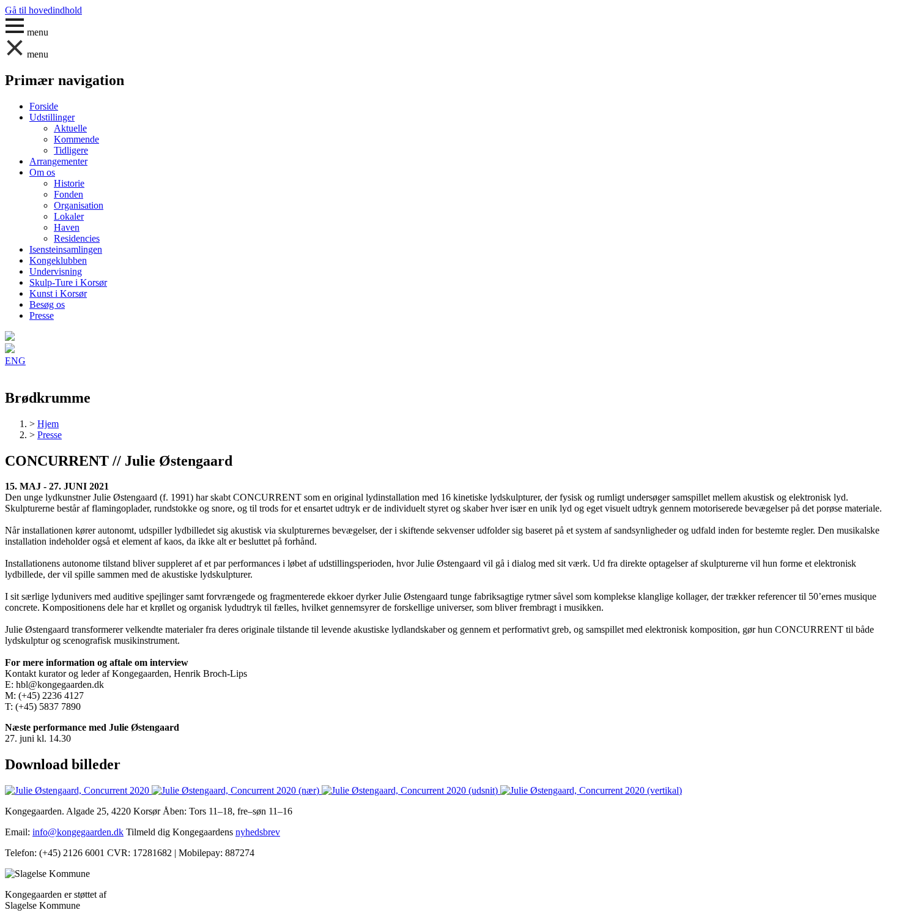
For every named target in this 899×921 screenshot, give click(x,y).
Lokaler (69, 216)
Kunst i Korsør (58, 293)
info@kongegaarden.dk (78, 832)
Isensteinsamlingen (65, 249)
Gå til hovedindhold (43, 10)
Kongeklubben (58, 260)
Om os (42, 172)
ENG (15, 361)
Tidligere (71, 150)
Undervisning (55, 271)
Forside (43, 106)
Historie (69, 183)
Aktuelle (70, 128)
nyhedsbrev (257, 832)
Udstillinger (52, 117)
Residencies (77, 238)
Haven (67, 227)
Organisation (78, 205)
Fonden (68, 194)
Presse (41, 315)
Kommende (76, 139)
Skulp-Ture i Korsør (68, 282)
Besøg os (47, 304)
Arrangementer (58, 161)
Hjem (48, 424)
